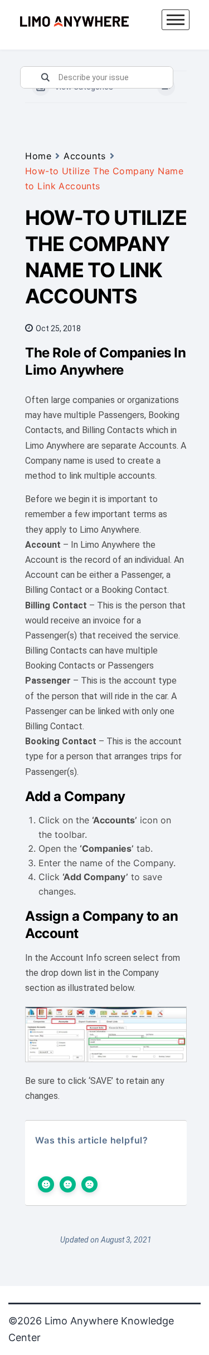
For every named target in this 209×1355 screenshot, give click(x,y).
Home (38, 155)
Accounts (84, 155)
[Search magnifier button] (45, 77)
